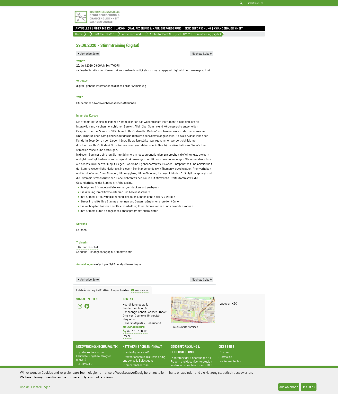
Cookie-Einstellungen (35, 387)
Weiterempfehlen (230, 361)
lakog (120, 28)
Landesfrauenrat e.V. (136, 352)
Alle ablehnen (288, 387)
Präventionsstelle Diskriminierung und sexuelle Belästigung (144, 359)
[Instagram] (79, 306)
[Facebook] (87, 306)
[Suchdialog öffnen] (241, 3)
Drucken (225, 352)
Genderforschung (198, 28)
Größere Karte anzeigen (185, 327)
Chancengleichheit (228, 28)
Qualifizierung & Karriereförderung (154, 28)
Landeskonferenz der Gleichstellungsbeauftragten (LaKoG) (93, 356)
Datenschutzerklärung (98, 377)
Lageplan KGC (228, 303)
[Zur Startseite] (97, 23)
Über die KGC (103, 28)
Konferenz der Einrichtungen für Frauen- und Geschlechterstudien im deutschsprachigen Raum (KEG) (192, 361)
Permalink (226, 357)
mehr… (128, 335)
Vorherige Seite (89, 53)
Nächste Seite (201, 53)
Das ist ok (308, 387)
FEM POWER (85, 364)
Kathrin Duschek (88, 247)
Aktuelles (83, 28)
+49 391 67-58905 (137, 331)
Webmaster (141, 290)
